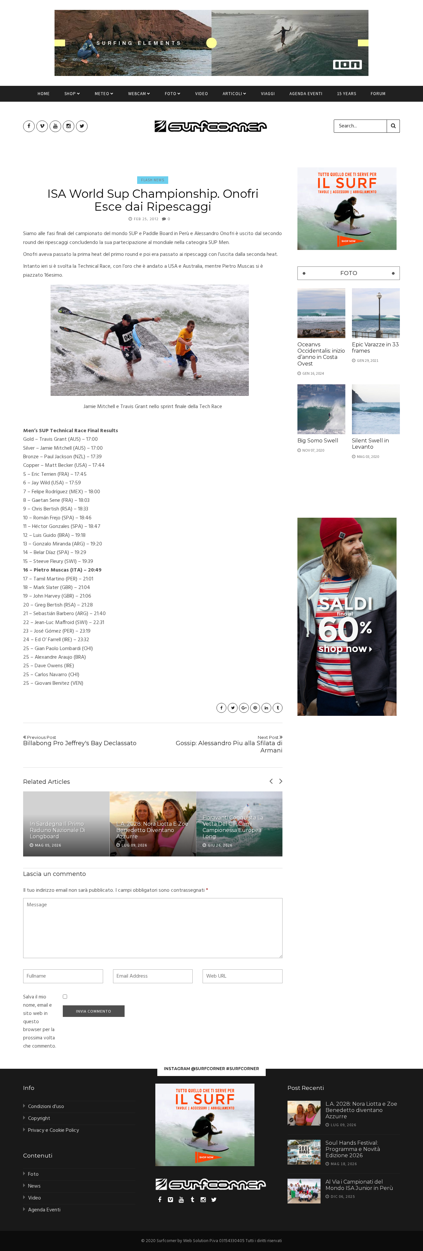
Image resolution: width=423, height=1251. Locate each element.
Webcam (137, 93)
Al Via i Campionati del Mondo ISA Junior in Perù (359, 1185)
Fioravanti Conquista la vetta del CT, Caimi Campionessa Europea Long (233, 827)
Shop (70, 93)
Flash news (152, 180)
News (34, 1186)
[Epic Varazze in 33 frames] (376, 313)
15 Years (346, 93)
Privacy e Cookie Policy (53, 1130)
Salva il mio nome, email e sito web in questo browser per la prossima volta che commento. (39, 1021)
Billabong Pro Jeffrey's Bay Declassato (79, 741)
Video (201, 93)
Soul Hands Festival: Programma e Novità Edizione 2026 (353, 1149)
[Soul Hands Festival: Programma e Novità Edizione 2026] (304, 1152)
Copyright (39, 1118)
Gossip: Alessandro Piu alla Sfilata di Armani (229, 744)
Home (44, 93)
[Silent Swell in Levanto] (376, 409)
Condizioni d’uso (46, 1106)
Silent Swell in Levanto (370, 443)
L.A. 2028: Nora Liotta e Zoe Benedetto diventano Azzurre (152, 830)
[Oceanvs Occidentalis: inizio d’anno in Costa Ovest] (321, 313)
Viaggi (268, 93)
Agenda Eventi (306, 93)
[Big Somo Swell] (321, 409)
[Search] (393, 126)
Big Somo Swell (317, 440)
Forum (378, 93)
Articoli (232, 93)
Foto (170, 93)
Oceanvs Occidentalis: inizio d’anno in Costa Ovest (321, 354)
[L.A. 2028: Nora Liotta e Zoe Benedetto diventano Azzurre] (304, 1113)
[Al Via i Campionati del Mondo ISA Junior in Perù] (304, 1191)
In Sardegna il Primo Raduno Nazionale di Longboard (57, 830)
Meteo (102, 93)
